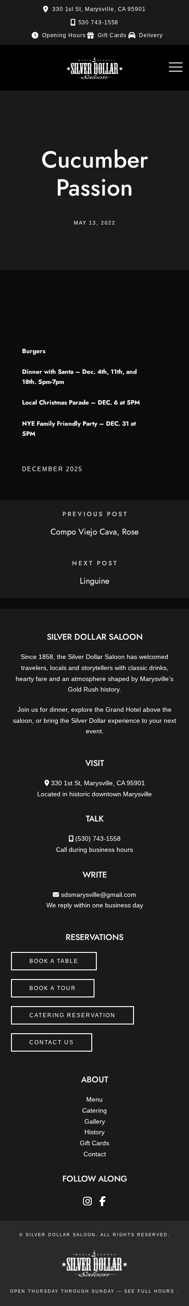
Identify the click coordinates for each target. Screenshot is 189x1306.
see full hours (150, 1291)
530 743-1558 (98, 22)
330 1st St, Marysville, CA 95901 (99, 9)
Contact (94, 1154)
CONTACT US (51, 1042)
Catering (94, 1110)
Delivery (151, 35)
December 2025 (52, 469)
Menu (94, 1099)
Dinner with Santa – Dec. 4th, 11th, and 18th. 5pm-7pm (79, 376)
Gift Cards (112, 35)
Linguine (94, 581)
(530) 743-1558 (98, 838)
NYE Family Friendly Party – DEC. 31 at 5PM (79, 428)
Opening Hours (64, 35)
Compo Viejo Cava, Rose (94, 532)
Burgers (33, 351)
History (94, 1132)
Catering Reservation (72, 1015)
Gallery (94, 1121)
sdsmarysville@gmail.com (98, 894)
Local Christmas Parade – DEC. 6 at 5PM (81, 402)
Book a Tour (52, 988)
